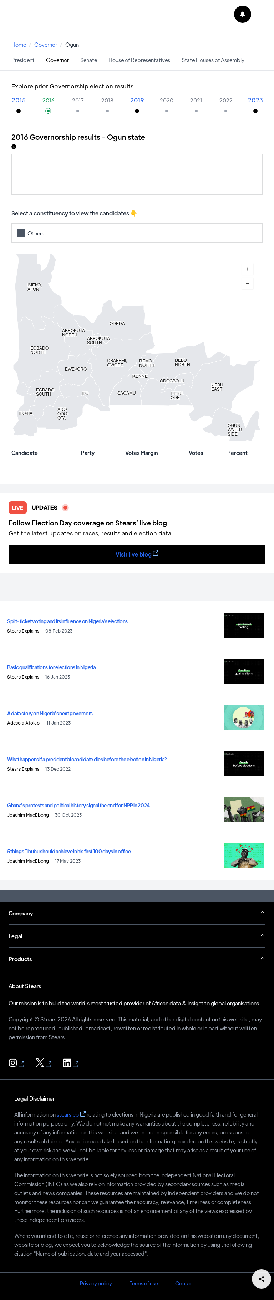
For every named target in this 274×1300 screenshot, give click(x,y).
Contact (184, 1283)
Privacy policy (96, 1283)
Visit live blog (134, 554)
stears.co (68, 1114)
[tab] (23, 59)
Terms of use (144, 1283)
